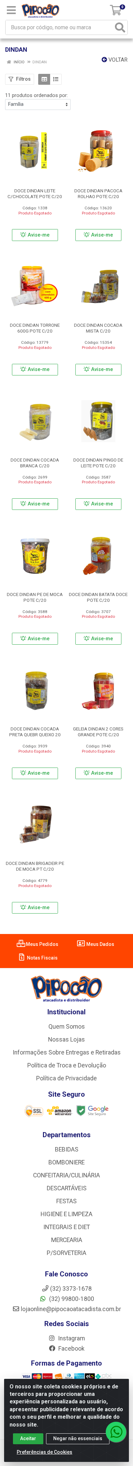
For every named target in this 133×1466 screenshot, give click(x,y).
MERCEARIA (66, 1240)
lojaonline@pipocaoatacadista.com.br (71, 1309)
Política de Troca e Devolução (66, 1065)
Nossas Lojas (66, 1039)
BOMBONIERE (66, 1162)
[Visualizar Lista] (56, 79)
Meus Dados (99, 944)
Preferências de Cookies (44, 1452)
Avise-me (37, 235)
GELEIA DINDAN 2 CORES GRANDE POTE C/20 (98, 731)
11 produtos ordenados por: (36, 95)
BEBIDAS (66, 1149)
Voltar (117, 60)
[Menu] (11, 10)
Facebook (71, 1348)
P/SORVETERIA (66, 1253)
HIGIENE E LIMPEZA (66, 1214)
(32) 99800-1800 (71, 1298)
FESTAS (66, 1201)
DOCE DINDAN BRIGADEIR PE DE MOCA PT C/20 (35, 866)
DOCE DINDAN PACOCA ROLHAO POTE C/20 (98, 193)
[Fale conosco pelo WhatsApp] (116, 1432)
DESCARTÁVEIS (67, 1188)
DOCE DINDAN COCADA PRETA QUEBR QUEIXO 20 (35, 731)
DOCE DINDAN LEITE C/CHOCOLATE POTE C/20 (35, 193)
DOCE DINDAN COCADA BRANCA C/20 (35, 462)
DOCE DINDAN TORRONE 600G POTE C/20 (35, 328)
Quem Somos (66, 1026)
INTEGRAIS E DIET (66, 1227)
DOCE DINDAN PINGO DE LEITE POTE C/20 (98, 462)
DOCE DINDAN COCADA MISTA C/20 (98, 328)
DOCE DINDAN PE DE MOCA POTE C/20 (35, 597)
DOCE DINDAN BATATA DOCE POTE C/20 (98, 597)
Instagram (71, 1338)
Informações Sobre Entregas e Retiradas (67, 1052)
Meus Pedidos (41, 944)
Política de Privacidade (66, 1078)
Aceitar (28, 1438)
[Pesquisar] (120, 27)
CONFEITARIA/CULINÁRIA (66, 1175)
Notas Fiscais (42, 958)
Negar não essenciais (77, 1438)
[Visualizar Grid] (44, 79)
